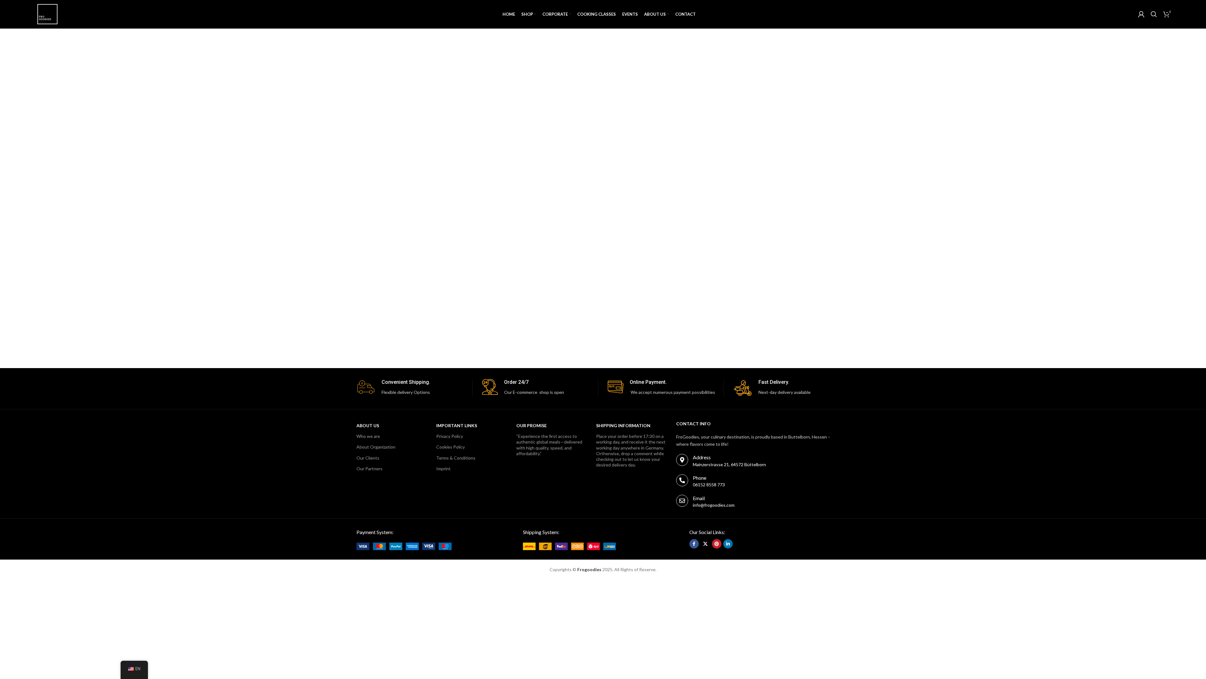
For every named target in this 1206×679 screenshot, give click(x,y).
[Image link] (404, 545)
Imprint (443, 468)
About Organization (375, 447)
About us (367, 425)
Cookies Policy (450, 447)
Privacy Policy (449, 436)
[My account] (1141, 14)
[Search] (1154, 14)
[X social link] (705, 544)
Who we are (368, 436)
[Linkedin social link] (728, 544)
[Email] (682, 501)
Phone (699, 478)
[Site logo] (47, 13)
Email (699, 498)
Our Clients (367, 458)
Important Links (456, 425)
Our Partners (369, 468)
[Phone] (682, 480)
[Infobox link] (414, 387)
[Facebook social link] (694, 544)
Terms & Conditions (455, 458)
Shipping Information (623, 425)
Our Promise (531, 425)
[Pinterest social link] (716, 544)
